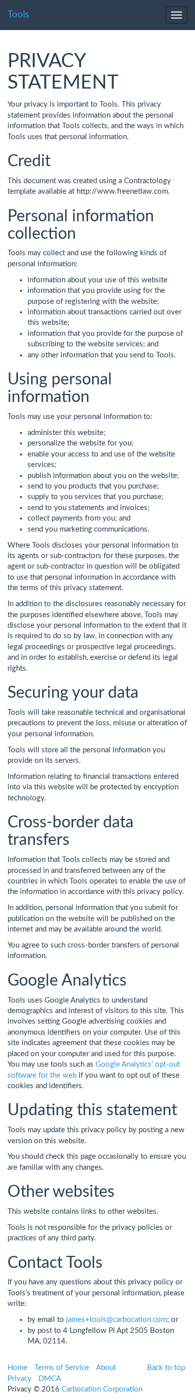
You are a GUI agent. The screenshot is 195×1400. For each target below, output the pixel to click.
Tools (18, 15)
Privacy (20, 1378)
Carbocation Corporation (102, 1389)
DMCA (49, 1378)
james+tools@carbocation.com (116, 1319)
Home (18, 1367)
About (106, 1367)
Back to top (166, 1367)
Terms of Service (61, 1367)
